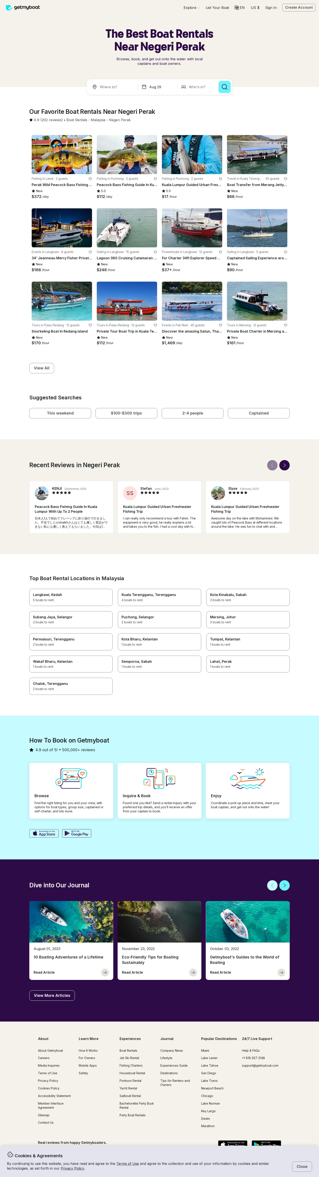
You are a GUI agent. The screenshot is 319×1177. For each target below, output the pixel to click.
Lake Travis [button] (209, 1080)
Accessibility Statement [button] (54, 1096)
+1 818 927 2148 (253, 1058)
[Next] (284, 465)
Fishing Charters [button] (131, 1065)
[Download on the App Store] (44, 834)
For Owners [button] (87, 1058)
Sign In (271, 7)
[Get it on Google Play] (76, 834)
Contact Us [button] (46, 1122)
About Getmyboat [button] (50, 1050)
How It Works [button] (88, 1050)
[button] (217, 7)
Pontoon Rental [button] (130, 1080)
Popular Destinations (219, 1039)
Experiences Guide (174, 1065)
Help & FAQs (251, 1050)
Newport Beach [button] (212, 1088)
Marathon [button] (208, 1126)
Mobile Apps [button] (88, 1065)
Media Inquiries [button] (49, 1065)
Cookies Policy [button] (48, 1088)
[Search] (225, 87)
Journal (166, 1039)
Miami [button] (205, 1050)
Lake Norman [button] (210, 1103)
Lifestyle (166, 1058)
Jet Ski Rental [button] (129, 1058)
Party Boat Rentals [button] (133, 1115)
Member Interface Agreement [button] (51, 1105)
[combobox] (113, 87)
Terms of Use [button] (127, 1163)
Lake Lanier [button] (209, 1058)
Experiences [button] (130, 1039)
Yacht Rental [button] (128, 1088)
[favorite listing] (90, 179)
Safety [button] (83, 1073)
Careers (43, 1058)
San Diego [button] (208, 1073)
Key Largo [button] (208, 1111)
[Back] (272, 465)
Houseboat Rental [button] (132, 1073)
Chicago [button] (207, 1096)
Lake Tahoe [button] (209, 1065)
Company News (171, 1050)
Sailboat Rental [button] (130, 1096)
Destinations (169, 1073)
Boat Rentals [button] (128, 1050)
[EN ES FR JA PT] (240, 7)
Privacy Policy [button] (72, 1168)
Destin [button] (205, 1118)
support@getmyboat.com (260, 1065)
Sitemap (43, 1115)
